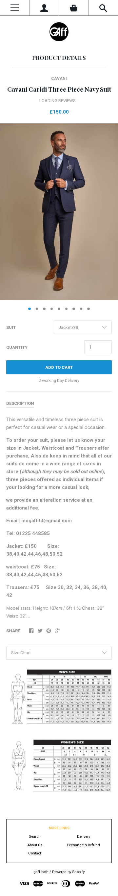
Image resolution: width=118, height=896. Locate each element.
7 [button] (73, 309)
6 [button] (66, 309)
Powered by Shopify (68, 872)
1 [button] (29, 309)
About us (34, 845)
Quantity (17, 347)
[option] (59, 211)
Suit (11, 327)
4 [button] (51, 309)
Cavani (59, 78)
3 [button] (44, 309)
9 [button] (88, 309)
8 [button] (81, 309)
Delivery (83, 836)
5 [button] (59, 309)
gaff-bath (41, 872)
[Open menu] (14, 7)
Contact (34, 853)
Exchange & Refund (83, 845)
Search (35, 836)
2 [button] (37, 309)
